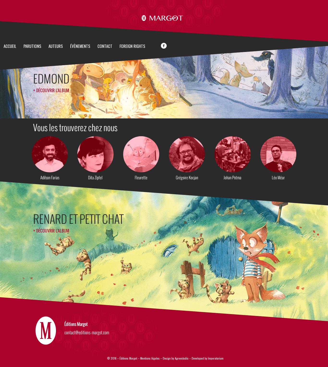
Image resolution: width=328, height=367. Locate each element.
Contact (104, 46)
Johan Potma (232, 177)
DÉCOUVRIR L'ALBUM (52, 90)
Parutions (32, 46)
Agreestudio (181, 358)
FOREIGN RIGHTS (132, 46)
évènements (80, 46)
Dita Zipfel (95, 177)
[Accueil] (164, 17)
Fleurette (141, 177)
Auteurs (56, 46)
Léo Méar (278, 177)
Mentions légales (150, 358)
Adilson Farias (49, 177)
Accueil (10, 46)
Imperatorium (216, 358)
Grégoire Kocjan (187, 177)
